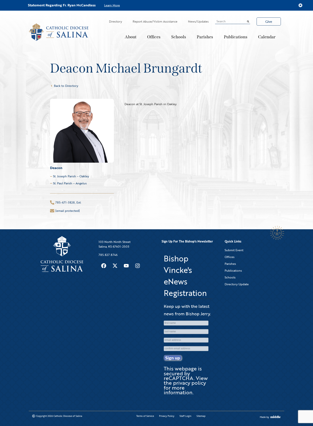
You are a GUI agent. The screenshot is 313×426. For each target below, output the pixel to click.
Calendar (267, 36)
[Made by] (275, 417)
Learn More (112, 5)
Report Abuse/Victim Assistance (155, 21)
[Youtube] (126, 266)
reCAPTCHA (179, 378)
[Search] (248, 21)
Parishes (205, 36)
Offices (154, 36)
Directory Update (237, 284)
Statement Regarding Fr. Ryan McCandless (62, 5)
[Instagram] (137, 266)
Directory (115, 21)
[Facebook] (104, 266)
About (130, 36)
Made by (264, 417)
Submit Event (234, 250)
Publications (235, 36)
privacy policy (189, 382)
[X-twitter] (115, 266)
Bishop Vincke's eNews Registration (185, 276)
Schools (178, 36)
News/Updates (198, 21)
